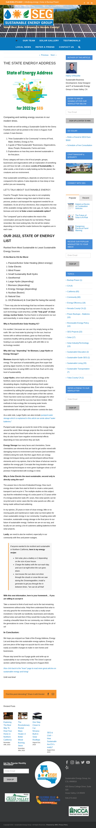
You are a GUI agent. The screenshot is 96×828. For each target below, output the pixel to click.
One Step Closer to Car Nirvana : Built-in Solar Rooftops (36, 731)
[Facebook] (67, 762)
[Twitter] (83, 762)
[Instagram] (72, 762)
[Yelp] (67, 767)
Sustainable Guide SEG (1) (78, 358)
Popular (72, 198)
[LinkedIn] (77, 762)
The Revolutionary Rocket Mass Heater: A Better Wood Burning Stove (24, 734)
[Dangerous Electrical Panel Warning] (71, 227)
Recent (85, 198)
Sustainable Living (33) (76, 363)
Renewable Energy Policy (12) (78, 324)
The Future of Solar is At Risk (81, 216)
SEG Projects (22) (74, 332)
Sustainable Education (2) (78, 352)
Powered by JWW (52, 825)
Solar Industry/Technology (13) (78, 344)
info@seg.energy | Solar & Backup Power (41, 2)
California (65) (73, 292)
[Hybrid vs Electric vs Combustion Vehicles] (71, 205)
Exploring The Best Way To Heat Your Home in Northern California (8, 731)
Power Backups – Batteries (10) (78, 315)
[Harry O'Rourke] (71, 64)
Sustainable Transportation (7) (78, 370)
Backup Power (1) (74, 280)
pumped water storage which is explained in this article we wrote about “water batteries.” (29, 418)
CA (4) (69, 286)
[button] (79, 47)
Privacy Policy (63, 825)
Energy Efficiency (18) (76, 303)
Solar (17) (71, 337)
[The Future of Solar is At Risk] (71, 216)
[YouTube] (88, 762)
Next (53, 55)
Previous (44, 55)
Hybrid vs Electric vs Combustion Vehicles (82, 206)
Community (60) (73, 297)
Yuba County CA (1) (75, 378)
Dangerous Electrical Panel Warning (81, 228)
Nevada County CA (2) (76, 308)
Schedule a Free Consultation (79, 145)
